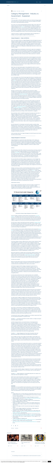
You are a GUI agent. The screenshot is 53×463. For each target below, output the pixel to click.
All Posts (8, 5)
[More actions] (41, 11)
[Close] (52, 461)
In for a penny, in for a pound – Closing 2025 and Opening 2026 (12, 443)
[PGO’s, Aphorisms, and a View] (27, 437)
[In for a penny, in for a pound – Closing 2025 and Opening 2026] (13, 437)
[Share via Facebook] (11, 425)
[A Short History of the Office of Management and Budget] (40, 437)
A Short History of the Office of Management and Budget (40, 443)
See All (45, 432)
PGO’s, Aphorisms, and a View (26, 443)
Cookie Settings (45, 461)
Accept (49, 461)
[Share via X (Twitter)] (13, 425)
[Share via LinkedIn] (15, 425)
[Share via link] (17, 425)
